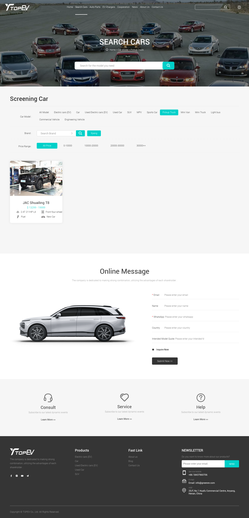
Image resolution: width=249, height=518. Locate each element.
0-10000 (68, 145)
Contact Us (134, 465)
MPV (139, 112)
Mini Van (185, 112)
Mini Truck (200, 112)
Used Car (117, 112)
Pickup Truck (137, 49)
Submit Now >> (164, 361)
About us (132, 456)
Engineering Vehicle (75, 119)
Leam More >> (48, 419)
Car (78, 112)
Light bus (215, 112)
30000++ (141, 145)
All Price (47, 145)
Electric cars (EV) (62, 112)
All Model (44, 112)
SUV (129, 112)
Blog (130, 461)
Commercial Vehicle (49, 119)
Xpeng (94, 133)
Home (113, 49)
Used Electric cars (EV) (96, 112)
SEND (232, 464)
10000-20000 (91, 145)
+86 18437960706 (198, 474)
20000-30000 (117, 145)
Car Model (123, 49)
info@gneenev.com (205, 483)
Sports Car (152, 112)
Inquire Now (162, 349)
